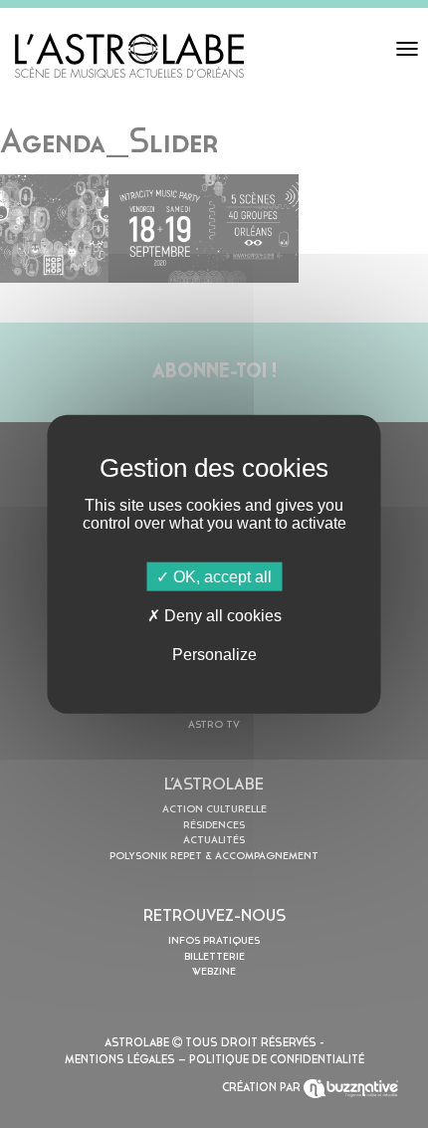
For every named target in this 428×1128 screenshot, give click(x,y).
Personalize (214, 654)
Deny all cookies (221, 614)
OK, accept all (220, 575)
